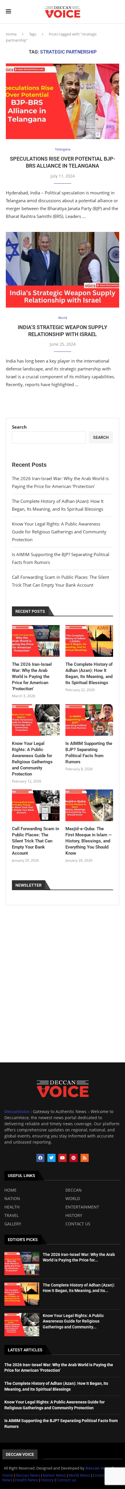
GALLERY (12, 1224)
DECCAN (73, 1190)
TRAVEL (11, 1215)
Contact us (66, 1480)
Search (19, 427)
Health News (27, 1480)
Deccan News (28, 1475)
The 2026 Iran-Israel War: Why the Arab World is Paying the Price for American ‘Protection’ (32, 676)
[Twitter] (51, 1158)
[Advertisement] (62, 996)
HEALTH (11, 1207)
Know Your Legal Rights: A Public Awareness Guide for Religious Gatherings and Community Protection (59, 531)
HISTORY (73, 1215)
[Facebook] (40, 1158)
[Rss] (85, 1158)
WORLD (72, 1199)
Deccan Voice (20, 1454)
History (48, 1480)
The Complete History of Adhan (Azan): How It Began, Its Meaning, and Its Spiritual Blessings (88, 673)
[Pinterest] (73, 1158)
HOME (10, 1190)
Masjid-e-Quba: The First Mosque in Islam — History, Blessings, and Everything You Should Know (88, 841)
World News (80, 1475)
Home (11, 34)
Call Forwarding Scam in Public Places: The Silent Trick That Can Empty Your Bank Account (35, 841)
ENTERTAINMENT (82, 1207)
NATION (12, 1199)
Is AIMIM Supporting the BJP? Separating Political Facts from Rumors (88, 752)
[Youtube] (62, 1158)
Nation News (54, 1475)
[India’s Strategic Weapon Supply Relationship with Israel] (62, 270)
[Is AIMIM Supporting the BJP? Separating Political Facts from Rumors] (89, 720)
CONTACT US (77, 1224)
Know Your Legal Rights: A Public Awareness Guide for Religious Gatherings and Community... (73, 1321)
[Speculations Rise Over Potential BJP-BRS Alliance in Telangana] (62, 101)
